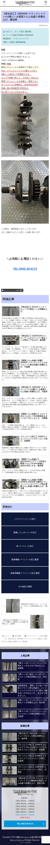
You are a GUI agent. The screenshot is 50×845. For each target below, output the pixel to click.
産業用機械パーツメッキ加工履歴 (25, 573)
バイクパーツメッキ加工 (25, 519)
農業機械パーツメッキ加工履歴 (25, 559)
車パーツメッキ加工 (25, 546)
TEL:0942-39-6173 (25, 268)
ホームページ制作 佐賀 (25, 842)
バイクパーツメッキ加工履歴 (13, 290)
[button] (45, 450)
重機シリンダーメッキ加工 (25, 532)
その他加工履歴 (25, 587)
